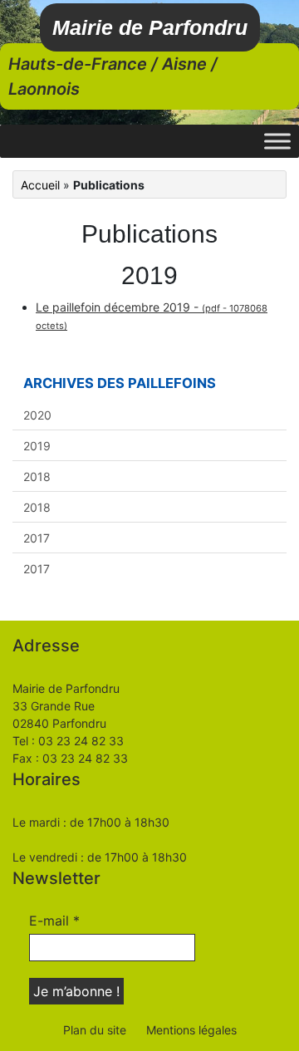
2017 (36, 538)
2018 (37, 476)
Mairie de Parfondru (150, 27)
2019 (37, 446)
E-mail (54, 920)
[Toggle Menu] (277, 141)
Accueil (40, 185)
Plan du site (94, 1030)
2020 (37, 415)
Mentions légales (191, 1030)
